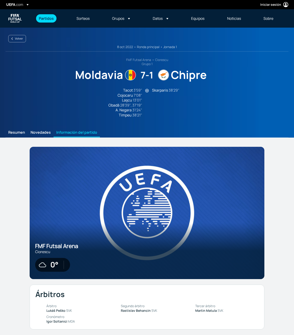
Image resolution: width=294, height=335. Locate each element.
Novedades (41, 132)
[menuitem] (52, 18)
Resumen (16, 132)
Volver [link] (19, 38)
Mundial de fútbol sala (15, 18)
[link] (46, 18)
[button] (121, 18)
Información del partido (76, 132)
